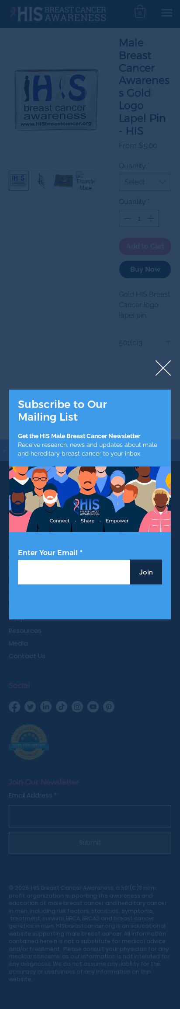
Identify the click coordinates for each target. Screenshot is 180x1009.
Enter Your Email (48, 552)
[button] (163, 368)
